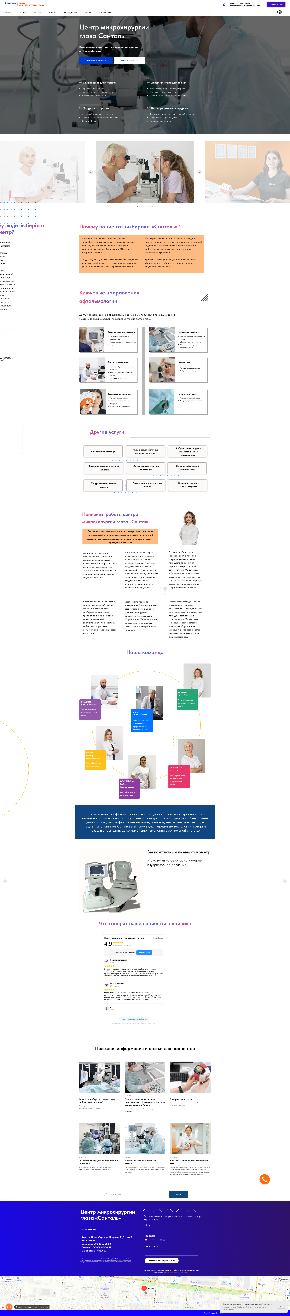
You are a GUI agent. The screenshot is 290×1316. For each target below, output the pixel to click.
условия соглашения (142, 669)
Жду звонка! (144, 660)
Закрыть (174, 640)
